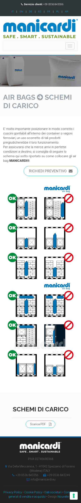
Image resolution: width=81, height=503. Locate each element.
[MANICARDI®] (40, 232)
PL (57, 11)
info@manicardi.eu (43, 479)
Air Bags (19, 97)
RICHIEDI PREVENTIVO (48, 171)
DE (30, 11)
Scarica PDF (38, 424)
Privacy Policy (13, 492)
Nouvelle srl (65, 496)
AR (66, 11)
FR (48, 11)
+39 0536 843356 (27, 475)
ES (39, 11)
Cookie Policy (33, 492)
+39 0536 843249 (58, 475)
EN (21, 11)
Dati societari (52, 492)
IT (13, 11)
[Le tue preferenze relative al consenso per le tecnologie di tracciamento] (74, 496)
